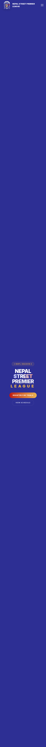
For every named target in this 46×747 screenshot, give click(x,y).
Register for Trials (23, 395)
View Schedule (23, 403)
